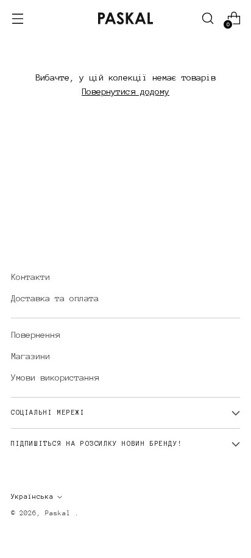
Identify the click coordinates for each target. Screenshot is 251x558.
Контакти (30, 277)
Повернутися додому (125, 91)
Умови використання (55, 377)
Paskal (60, 513)
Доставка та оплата (55, 298)
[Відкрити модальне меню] (17, 18)
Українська (32, 497)
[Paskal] (125, 18)
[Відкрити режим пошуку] (207, 18)
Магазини (30, 356)
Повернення (35, 335)
